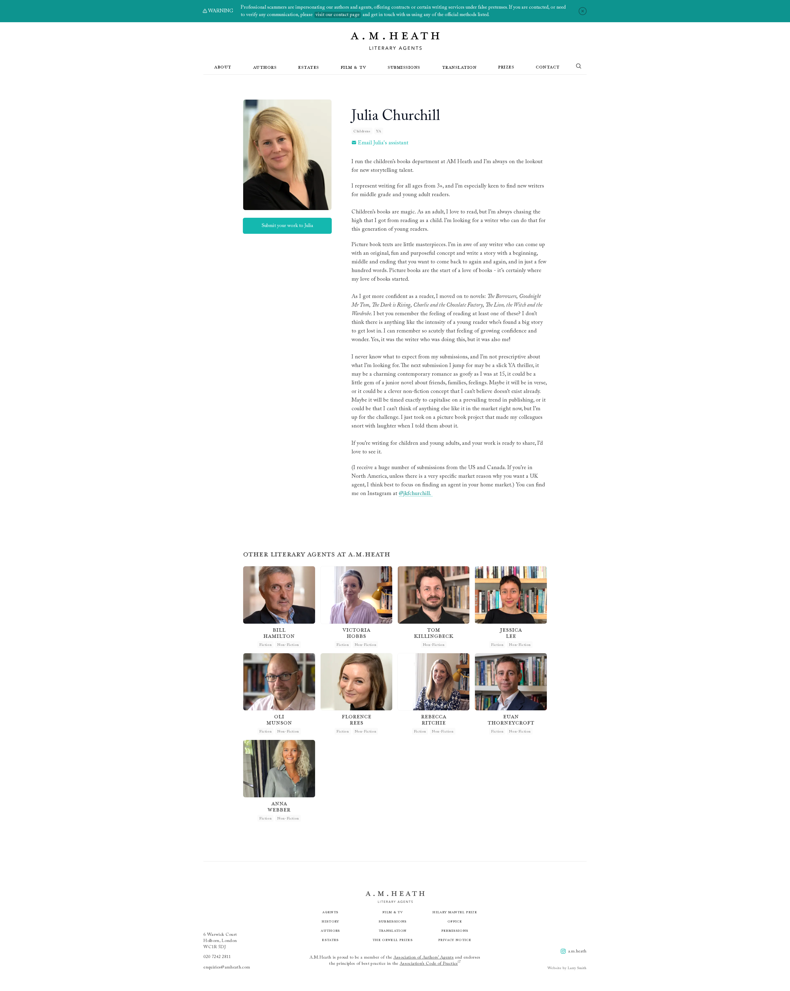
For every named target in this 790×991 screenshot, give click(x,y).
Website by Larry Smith (567, 968)
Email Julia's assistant (383, 143)
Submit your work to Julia (287, 225)
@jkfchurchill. (416, 494)
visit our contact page (338, 14)
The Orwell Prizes (392, 939)
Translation (459, 67)
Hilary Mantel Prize (454, 912)
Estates (308, 67)
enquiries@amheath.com (226, 967)
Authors (265, 67)
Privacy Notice (454, 939)
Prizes (506, 66)
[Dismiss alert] (583, 11)
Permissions (454, 930)
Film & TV (353, 67)
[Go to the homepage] (395, 41)
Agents (330, 912)
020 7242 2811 (217, 957)
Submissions (404, 67)
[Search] (579, 67)
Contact (548, 66)
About (222, 66)
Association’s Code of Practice (429, 964)
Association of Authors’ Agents (423, 958)
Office (454, 921)
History (330, 921)
